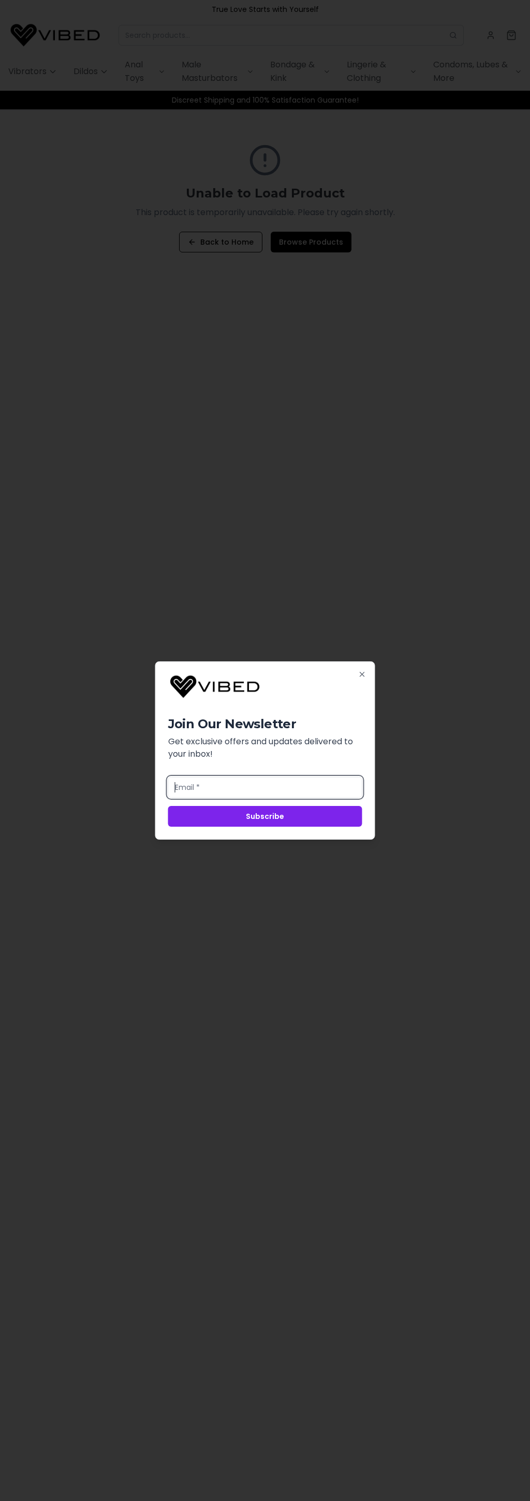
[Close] (362, 674)
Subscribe (265, 816)
